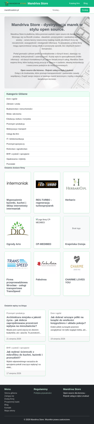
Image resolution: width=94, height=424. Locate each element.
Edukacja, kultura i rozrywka (18, 119)
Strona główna (10, 393)
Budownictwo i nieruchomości (19, 109)
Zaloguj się (9, 396)
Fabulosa (41, 279)
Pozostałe (10, 164)
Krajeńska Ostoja (75, 244)
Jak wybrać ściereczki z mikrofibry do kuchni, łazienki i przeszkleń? (24, 354)
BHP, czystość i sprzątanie (17, 154)
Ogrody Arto (13, 244)
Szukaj (85, 10)
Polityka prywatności (43, 393)
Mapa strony (9, 411)
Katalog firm (74, 3)
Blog (86, 3)
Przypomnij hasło (11, 402)
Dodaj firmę (9, 399)
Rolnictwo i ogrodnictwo (16, 149)
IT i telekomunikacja (15, 139)
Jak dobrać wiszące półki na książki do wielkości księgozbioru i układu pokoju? (68, 320)
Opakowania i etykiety (16, 159)
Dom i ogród (11, 99)
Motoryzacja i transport (16, 129)
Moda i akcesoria (13, 114)
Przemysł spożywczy (15, 144)
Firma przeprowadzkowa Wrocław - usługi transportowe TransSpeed (17, 285)
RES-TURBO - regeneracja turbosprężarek (44, 203)
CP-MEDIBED (43, 244)
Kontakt (7, 408)
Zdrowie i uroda (13, 104)
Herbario (70, 200)
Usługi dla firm (12, 134)
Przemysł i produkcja (15, 124)
